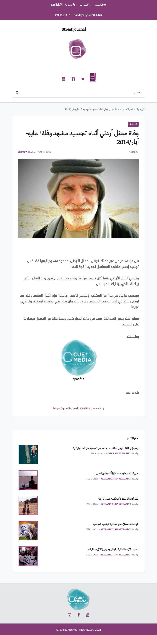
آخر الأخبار (128, 109)
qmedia (22, 152)
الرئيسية (99, 5)
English (55, 5)
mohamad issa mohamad (116, 478)
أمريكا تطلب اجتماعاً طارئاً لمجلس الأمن (117, 473)
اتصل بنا (84, 5)
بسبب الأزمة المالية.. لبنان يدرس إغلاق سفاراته (113, 549)
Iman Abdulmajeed (119, 453)
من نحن (69, 5)
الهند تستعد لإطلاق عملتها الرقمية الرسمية (116, 524)
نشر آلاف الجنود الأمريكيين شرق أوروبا (118, 499)
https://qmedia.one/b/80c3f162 (71, 408)
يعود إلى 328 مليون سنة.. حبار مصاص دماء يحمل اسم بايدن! (105, 448)
